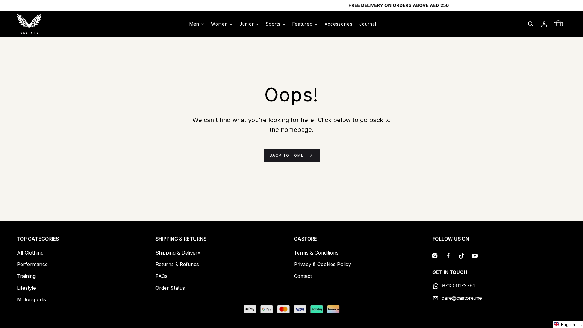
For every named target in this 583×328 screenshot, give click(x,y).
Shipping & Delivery (177, 253)
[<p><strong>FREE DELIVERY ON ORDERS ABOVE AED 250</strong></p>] (291, 5)
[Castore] (29, 24)
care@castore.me (462, 298)
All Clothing (30, 253)
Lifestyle (26, 288)
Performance (32, 264)
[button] (530, 24)
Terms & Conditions (316, 253)
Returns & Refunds (177, 264)
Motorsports (31, 299)
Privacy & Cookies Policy (322, 264)
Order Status (170, 288)
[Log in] (544, 24)
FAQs (161, 276)
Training (26, 276)
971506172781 (458, 285)
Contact (303, 276)
